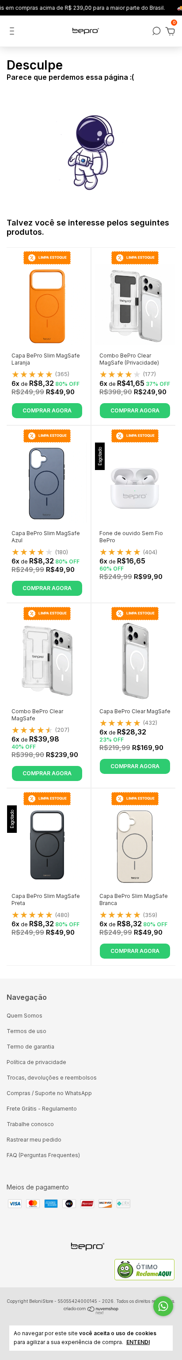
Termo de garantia (30, 1046)
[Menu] (13, 32)
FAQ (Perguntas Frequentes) (43, 1155)
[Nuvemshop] (91, 1312)
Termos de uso (26, 1031)
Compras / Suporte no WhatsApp (49, 1093)
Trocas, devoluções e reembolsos (52, 1077)
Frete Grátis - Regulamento (42, 1108)
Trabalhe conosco (30, 1124)
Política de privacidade (36, 1062)
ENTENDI (138, 1342)
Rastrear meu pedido (34, 1139)
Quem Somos (24, 1015)
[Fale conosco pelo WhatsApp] (163, 1306)
